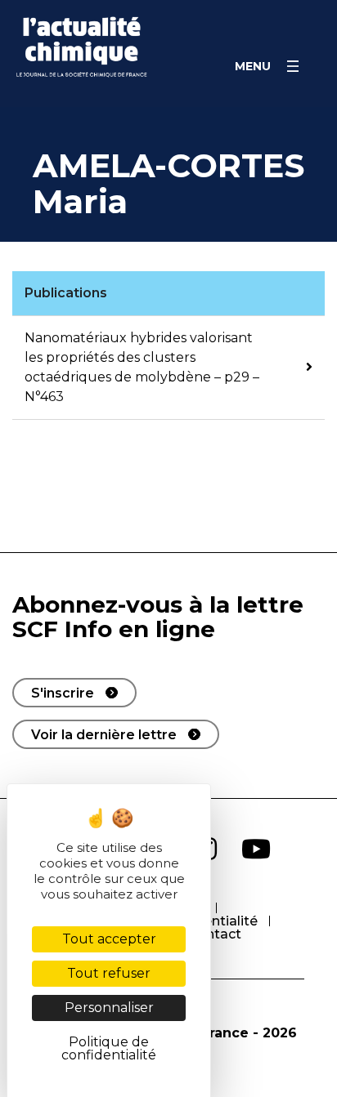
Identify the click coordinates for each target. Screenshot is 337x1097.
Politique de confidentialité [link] (108, 1048)
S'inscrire (62, 693)
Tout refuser (109, 973)
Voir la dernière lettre (104, 734)
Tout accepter (109, 939)
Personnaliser (109, 1007)
